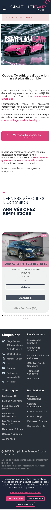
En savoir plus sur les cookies (25, 492)
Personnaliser (25, 504)
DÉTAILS (25, 286)
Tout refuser (36, 498)
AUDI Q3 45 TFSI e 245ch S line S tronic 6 (25, 265)
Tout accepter (15, 498)
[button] (4, 8)
